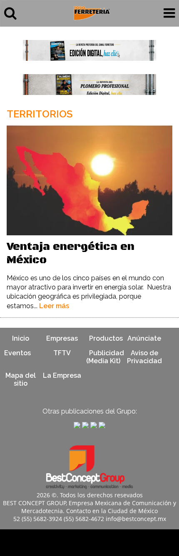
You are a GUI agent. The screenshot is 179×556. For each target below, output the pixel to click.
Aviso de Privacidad (144, 357)
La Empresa (62, 375)
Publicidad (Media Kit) (105, 357)
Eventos (17, 353)
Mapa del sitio (20, 379)
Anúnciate (144, 338)
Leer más (54, 306)
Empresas (62, 338)
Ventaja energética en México (70, 253)
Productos (106, 338)
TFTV (62, 353)
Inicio (20, 338)
